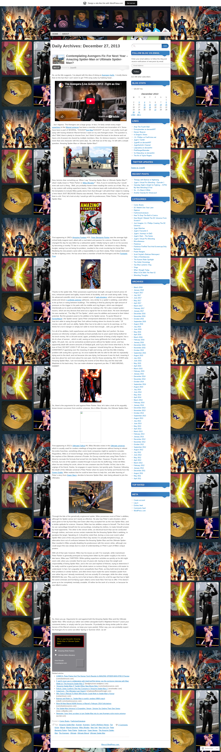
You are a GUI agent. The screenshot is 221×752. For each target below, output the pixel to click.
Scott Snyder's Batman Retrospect (146, 254)
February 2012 (139, 465)
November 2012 (139, 442)
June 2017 (137, 298)
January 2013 (139, 437)
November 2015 (139, 348)
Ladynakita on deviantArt (143, 148)
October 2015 (139, 350)
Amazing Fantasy (80, 237)
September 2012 (140, 447)
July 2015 (137, 358)
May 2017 (137, 301)
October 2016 (139, 319)
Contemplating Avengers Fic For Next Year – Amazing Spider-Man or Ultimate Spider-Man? (97, 59)
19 (150, 107)
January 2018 (139, 290)
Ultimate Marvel (83, 733)
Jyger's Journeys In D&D (143, 233)
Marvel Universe (72, 728)
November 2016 (139, 316)
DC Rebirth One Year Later (143, 208)
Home (55, 34)
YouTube (165, 31)
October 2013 (139, 413)
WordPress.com (140, 511)
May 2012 (137, 458)
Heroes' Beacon (139, 132)
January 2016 (139, 342)
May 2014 (137, 395)
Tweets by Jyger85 (138, 168)
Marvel (62, 728)
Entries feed (138, 505)
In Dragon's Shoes (140, 135)
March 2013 (138, 431)
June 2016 (137, 329)
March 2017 (138, 306)
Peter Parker (72, 730)
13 (155, 105)
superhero (56, 127)
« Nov (133, 115)
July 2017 (137, 295)
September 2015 (140, 353)
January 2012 (139, 468)
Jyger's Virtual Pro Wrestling (144, 239)
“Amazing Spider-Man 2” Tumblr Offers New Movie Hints (77, 686)
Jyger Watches (139, 228)
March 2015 (138, 369)
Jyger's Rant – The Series (143, 236)
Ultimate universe (118, 446)
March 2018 (138, 287)
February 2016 (139, 340)
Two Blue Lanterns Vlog (142, 265)
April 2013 (137, 429)
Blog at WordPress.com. (110, 744)
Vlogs (136, 267)
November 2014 (139, 379)
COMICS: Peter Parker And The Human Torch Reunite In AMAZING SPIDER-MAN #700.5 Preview (92, 676)
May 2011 (137, 476)
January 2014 (139, 405)
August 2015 (138, 355)
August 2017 (138, 293)
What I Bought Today (141, 270)
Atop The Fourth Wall (142, 127)
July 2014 (137, 389)
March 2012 (138, 463)
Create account (139, 500)
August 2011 (138, 473)
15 (166, 105)
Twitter (156, 31)
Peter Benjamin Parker (100, 237)
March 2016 (138, 337)
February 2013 (139, 434)
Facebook (147, 31)
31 (139, 112)
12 (150, 105)
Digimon (137, 210)
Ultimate (73, 733)
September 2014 (140, 384)
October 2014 (139, 382)
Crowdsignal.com (61, 663)
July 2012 (137, 452)
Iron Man (89, 130)
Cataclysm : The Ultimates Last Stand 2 (71, 691)
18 (144, 107)
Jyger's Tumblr (139, 140)
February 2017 (139, 308)
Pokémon (137, 244)
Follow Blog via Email (146, 53)
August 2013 (138, 418)
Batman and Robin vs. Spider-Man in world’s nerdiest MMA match (80, 699)
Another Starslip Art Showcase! (145, 193)
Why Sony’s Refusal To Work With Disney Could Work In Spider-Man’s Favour (85, 694)
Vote (80, 663)
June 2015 (137, 361)
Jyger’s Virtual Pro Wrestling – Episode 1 (149, 182)
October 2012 (139, 444)
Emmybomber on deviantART (145, 129)
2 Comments (123, 725)
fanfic (112, 75)
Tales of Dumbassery (142, 257)
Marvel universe (72, 127)
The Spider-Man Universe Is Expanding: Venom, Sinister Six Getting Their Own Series (88, 708)
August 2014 (138, 387)
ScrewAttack (57, 319)
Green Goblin (57, 472)
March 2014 (138, 400)
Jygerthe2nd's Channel (142, 145)
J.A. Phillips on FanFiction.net (145, 137)
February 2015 (139, 371)
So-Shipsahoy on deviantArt (144, 153)
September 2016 (140, 321)
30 (134, 112)
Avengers (105, 75)
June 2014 (137, 392)
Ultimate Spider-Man (97, 733)
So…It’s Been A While (142, 190)
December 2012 (139, 439)
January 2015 (139, 374)
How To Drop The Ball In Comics (146, 215)
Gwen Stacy (72, 475)
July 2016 (137, 327)
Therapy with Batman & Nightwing (146, 180)
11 (144, 105)
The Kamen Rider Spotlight (144, 260)
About (65, 34)
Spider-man (82, 730)
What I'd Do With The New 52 (145, 273)
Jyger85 (73, 68)
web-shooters (101, 297)
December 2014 (139, 376)
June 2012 (137, 455)
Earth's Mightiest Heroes (100, 725)
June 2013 (137, 423)
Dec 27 (56, 68)
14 (161, 105)
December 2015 (139, 345)
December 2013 (139, 408)
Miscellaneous (139, 241)
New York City (104, 728)
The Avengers (64, 733)
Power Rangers (139, 252)
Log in (136, 503)
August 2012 (138, 450)
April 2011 (137, 478)
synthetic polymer (74, 300)
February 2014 (139, 403)
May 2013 (137, 426)
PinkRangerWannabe (141, 150)
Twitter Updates (143, 162)
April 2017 (137, 303)
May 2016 (137, 332)
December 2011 (139, 471)
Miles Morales (88, 183)
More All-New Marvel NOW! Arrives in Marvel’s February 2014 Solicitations (83, 704)
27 (155, 110)
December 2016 (139, 314)
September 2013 (140, 416)
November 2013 (139, 410)
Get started (131, 3)
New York (94, 728)
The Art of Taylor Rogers (143, 156)
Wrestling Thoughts (141, 275)
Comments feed (140, 508)
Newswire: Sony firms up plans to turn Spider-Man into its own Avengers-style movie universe (91, 713)
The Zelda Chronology (142, 262)
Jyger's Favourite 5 (141, 231)
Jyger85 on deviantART (142, 142)
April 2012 (137, 460)
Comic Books (65, 721)
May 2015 (137, 363)
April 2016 (137, 334)
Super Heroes (92, 730)
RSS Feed (138, 31)
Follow (136, 72)
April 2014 (137, 397)
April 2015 (137, 366)
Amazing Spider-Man (67, 725)
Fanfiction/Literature (78, 721)
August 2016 (138, 324)
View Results (59, 660)
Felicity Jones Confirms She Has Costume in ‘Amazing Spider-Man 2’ (82, 689)
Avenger (79, 725)
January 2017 (139, 311)
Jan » (139, 115)
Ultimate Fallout (79, 446)
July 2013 (137, 421)
